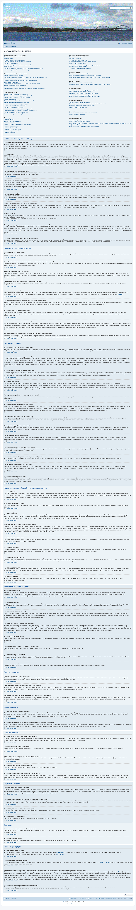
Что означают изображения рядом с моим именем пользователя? (22, 83)
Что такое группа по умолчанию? (78, 66)
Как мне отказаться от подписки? (78, 107)
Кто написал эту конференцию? (77, 120)
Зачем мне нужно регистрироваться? (14, 56)
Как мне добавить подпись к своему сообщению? (17, 97)
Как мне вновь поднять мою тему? (13, 114)
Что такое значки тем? (10, 132)
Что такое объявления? (10, 127)
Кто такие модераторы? (75, 58)
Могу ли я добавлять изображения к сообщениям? (17, 124)
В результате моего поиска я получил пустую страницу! (84, 93)
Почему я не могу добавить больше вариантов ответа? (19, 100)
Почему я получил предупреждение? (14, 107)
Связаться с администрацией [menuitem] (79, 898)
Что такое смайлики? (9, 122)
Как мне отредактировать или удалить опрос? (16, 102)
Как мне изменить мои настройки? (13, 75)
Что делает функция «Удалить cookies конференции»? (18, 70)
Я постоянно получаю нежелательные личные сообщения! (85, 75)
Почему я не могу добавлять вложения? (15, 105)
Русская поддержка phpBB (68, 903)
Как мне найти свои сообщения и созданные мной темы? (84, 96)
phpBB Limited (60, 852)
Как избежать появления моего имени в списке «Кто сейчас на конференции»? (25, 77)
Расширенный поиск (130, 8)
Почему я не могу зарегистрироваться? (15, 60)
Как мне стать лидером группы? (78, 63)
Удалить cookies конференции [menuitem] (108, 898)
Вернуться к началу (11, 150)
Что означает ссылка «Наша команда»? (80, 68)
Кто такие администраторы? (76, 56)
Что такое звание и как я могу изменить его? (16, 87)
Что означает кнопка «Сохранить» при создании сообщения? (20, 110)
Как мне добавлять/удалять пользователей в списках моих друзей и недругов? (90, 84)
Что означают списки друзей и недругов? (80, 82)
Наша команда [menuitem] (93, 898)
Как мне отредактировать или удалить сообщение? (18, 95)
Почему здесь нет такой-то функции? (79, 121)
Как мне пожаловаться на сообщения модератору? (18, 109)
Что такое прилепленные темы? (12, 129)
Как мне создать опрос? (10, 99)
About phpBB (60, 854)
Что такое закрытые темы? (11, 131)
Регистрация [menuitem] (123, 43)
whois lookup (118, 872)
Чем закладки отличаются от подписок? (80, 102)
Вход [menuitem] (130, 43)
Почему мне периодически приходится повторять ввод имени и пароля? (23, 68)
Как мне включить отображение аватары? (15, 85)
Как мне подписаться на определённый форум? (82, 105)
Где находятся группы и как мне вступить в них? (82, 61)
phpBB (120, 294)
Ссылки (8, 43)
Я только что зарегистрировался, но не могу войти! (18, 61)
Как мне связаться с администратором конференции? (84, 126)
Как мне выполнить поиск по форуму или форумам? (83, 90)
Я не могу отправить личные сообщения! (80, 73)
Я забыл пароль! (8, 66)
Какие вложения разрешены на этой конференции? (83, 112)
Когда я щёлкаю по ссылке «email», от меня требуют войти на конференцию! (24, 88)
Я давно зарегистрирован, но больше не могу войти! (18, 65)
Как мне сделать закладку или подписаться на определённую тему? (87, 103)
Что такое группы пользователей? (78, 60)
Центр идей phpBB (104, 862)
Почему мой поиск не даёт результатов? (80, 91)
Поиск (127, 8)
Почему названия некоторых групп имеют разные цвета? (84, 65)
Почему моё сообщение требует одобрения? (16, 112)
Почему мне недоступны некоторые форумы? (16, 104)
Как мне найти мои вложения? (77, 114)
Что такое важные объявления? (12, 126)
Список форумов (11, 46)
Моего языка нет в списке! (11, 82)
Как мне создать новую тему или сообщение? (16, 94)
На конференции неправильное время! (14, 78)
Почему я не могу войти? (11, 63)
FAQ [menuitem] (14, 43)
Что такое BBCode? (9, 119)
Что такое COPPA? (9, 58)
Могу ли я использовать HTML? (12, 121)
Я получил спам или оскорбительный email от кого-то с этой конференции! (89, 77)
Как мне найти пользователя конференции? (81, 95)
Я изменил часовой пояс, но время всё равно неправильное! (20, 80)
